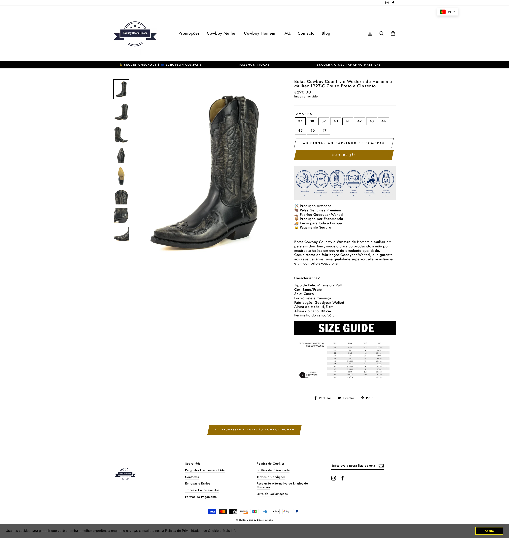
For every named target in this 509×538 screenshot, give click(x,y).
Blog (326, 33)
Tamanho (303, 114)
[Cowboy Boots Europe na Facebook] (342, 478)
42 (359, 121)
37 (300, 121)
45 (300, 130)
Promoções (189, 33)
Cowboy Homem (259, 33)
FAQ (287, 33)
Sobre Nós (192, 463)
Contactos (192, 477)
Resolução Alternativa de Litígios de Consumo (282, 485)
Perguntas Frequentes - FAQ (205, 470)
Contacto (306, 33)
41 (348, 121)
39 (324, 121)
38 (312, 121)
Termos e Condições (271, 477)
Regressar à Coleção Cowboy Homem (257, 429)
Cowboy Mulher (222, 33)
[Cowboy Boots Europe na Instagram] (333, 478)
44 (383, 121)
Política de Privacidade (273, 470)
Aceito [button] (489, 530)
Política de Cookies (271, 463)
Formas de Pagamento (201, 497)
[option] (160, 64)
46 (312, 130)
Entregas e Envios (197, 483)
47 (324, 130)
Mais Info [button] (229, 530)
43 (371, 121)
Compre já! (344, 155)
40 (335, 121)
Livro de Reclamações (272, 494)
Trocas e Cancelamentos (202, 490)
